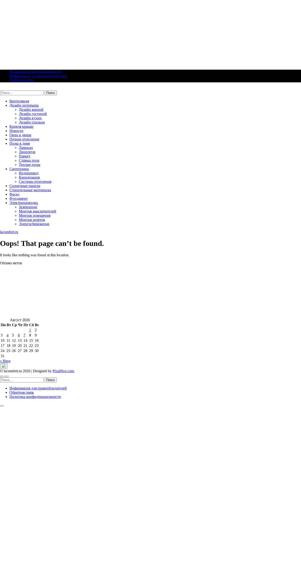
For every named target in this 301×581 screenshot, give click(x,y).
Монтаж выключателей (37, 211)
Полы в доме (19, 143)
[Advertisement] (141, 33)
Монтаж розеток (32, 220)
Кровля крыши (21, 126)
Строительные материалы (30, 190)
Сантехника (19, 169)
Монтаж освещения (34, 215)
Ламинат (26, 148)
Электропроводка (23, 203)
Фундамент (18, 198)
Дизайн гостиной (33, 114)
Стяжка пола (29, 160)
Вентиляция (19, 101)
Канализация (29, 177)
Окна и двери (20, 135)
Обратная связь (21, 80)
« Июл (5, 361)
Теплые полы (29, 165)
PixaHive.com (63, 371)
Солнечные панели (24, 186)
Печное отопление (24, 139)
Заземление (28, 207)
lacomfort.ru (9, 88)
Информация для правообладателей (38, 76)
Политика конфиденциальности (35, 72)
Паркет (24, 156)
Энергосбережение (34, 224)
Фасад (14, 194)
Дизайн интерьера (24, 105)
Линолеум (27, 152)
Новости (16, 131)
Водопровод (29, 173)
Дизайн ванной (31, 110)
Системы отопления (35, 182)
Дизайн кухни (30, 118)
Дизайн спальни (32, 122)
